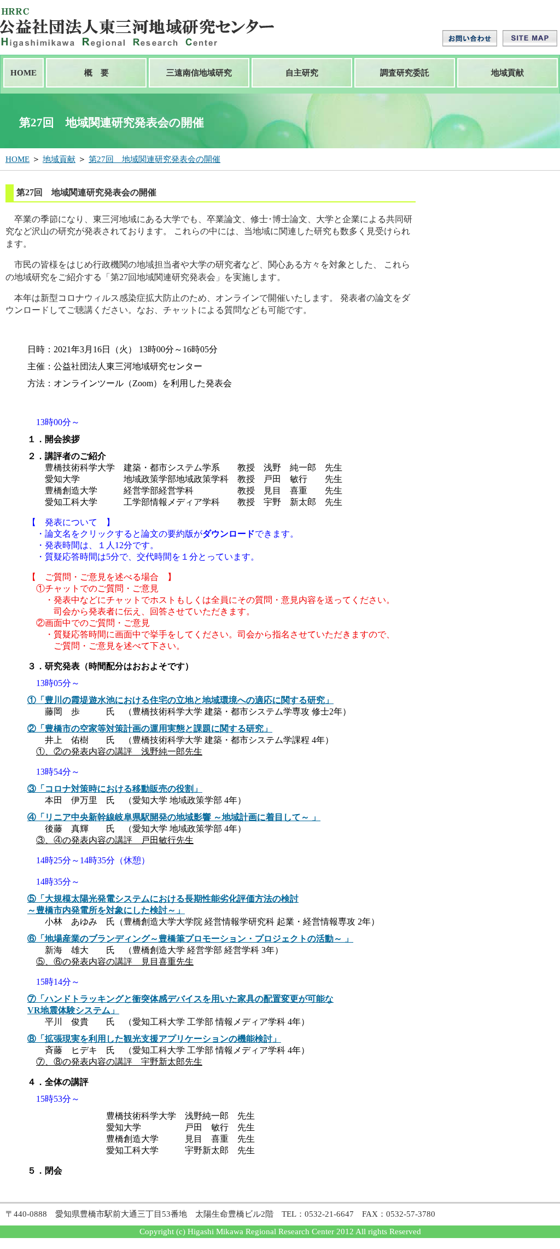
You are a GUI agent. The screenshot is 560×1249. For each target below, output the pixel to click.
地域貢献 (507, 72)
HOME (23, 72)
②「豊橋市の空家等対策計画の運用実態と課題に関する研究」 (149, 728)
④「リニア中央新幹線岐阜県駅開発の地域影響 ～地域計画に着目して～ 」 (173, 817)
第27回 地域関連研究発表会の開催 (154, 159)
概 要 (96, 72)
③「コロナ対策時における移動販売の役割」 (114, 788)
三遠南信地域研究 (199, 72)
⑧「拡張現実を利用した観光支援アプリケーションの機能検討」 (154, 1038)
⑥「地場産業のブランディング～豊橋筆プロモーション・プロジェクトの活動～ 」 (190, 938)
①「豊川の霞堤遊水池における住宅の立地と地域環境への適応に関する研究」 (180, 700)
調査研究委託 (404, 72)
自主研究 (301, 72)
